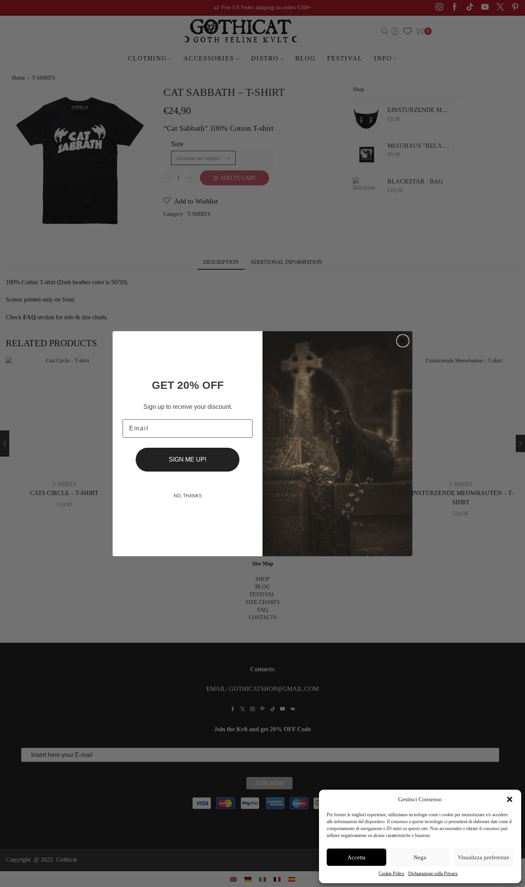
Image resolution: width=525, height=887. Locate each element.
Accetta (356, 857)
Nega (420, 857)
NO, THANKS (188, 496)
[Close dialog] (403, 341)
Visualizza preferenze (483, 857)
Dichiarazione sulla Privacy (433, 873)
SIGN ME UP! (187, 459)
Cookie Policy (391, 873)
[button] (509, 799)
